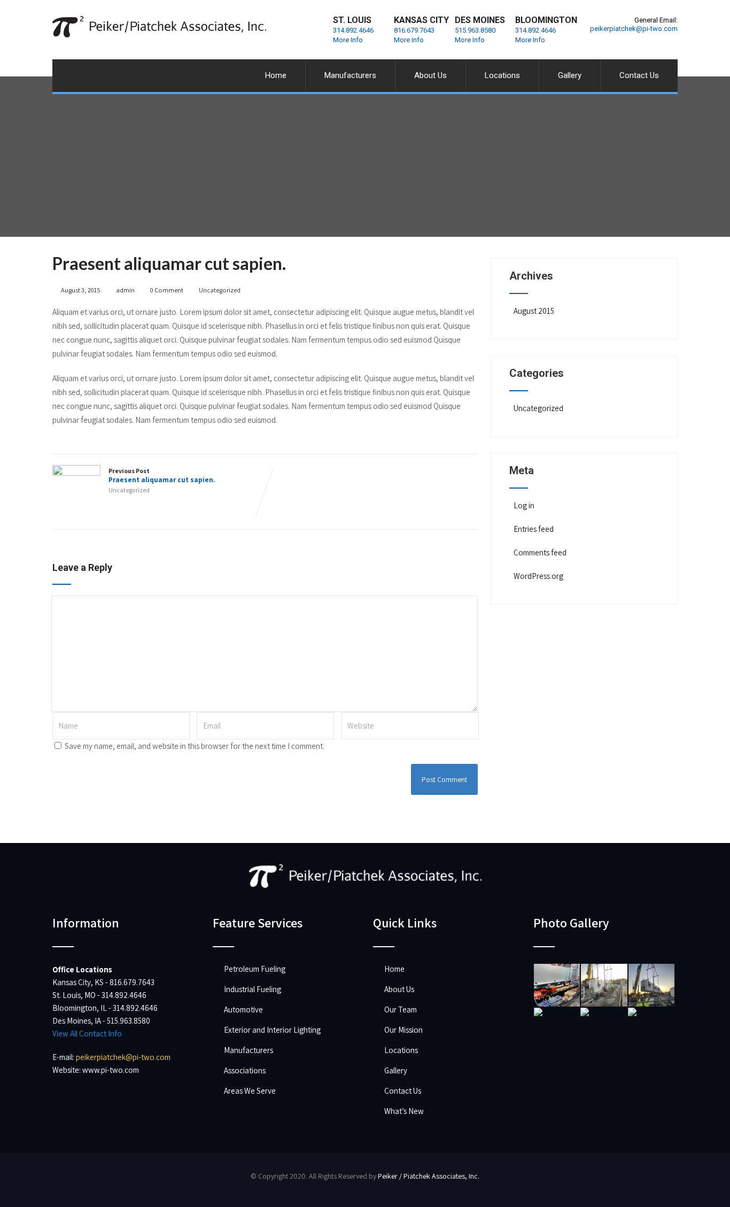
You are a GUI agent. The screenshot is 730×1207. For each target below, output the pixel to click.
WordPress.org (538, 576)
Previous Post (161, 475)
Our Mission (403, 1030)
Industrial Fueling (252, 989)
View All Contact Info (87, 1033)
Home (275, 75)
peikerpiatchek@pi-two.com (634, 29)
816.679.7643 (414, 30)
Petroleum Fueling (254, 969)
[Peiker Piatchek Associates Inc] (159, 5)
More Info (348, 39)
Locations (502, 75)
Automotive (243, 1009)
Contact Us (639, 75)
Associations (245, 1070)
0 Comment (166, 290)
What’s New (404, 1111)
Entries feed (534, 529)
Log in (524, 505)
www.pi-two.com (110, 1070)
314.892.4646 (353, 30)
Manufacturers (350, 75)
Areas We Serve (250, 1091)
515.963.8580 (475, 30)
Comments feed (540, 552)
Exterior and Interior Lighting (272, 1030)
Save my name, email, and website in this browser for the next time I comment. (194, 746)
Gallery (569, 75)
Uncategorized (219, 290)
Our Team (400, 1009)
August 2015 (534, 311)
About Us (430, 75)
